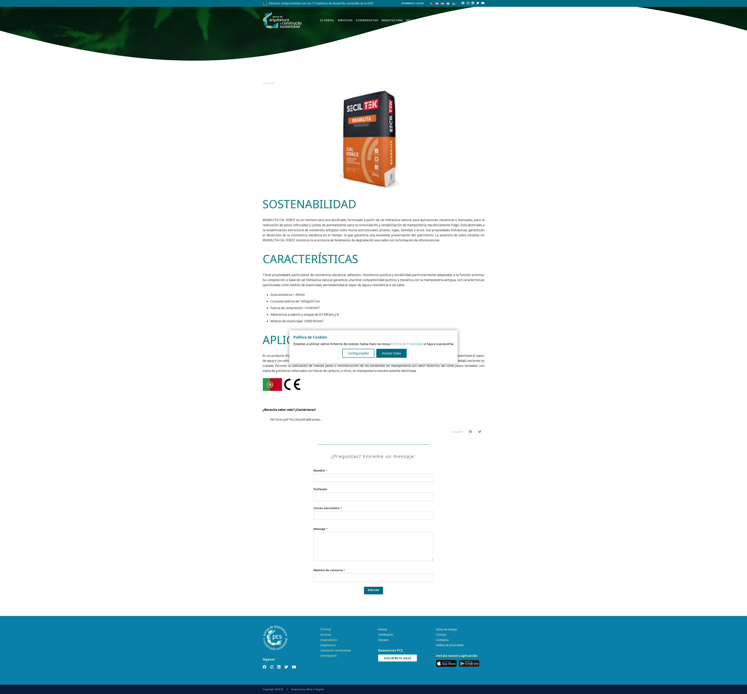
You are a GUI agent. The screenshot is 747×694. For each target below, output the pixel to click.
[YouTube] (482, 3)
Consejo (441, 634)
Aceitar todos (391, 353)
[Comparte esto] (470, 432)
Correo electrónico (328, 508)
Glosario (383, 640)
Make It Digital (315, 689)
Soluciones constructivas (335, 650)
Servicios (325, 634)
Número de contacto (329, 570)
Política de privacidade (450, 645)
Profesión (320, 489)
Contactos (442, 640)
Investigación (328, 655)
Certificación (385, 634)
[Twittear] (479, 432)
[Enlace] (282, 20)
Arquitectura (328, 645)
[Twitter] (477, 3)
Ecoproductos (329, 640)
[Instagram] (468, 3)
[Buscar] (482, 20)
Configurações (358, 353)
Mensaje (321, 529)
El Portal (325, 629)
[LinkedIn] (473, 3)
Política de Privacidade (407, 344)
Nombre (320, 470)
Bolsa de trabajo (446, 629)
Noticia (382, 629)
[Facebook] (463, 3)
